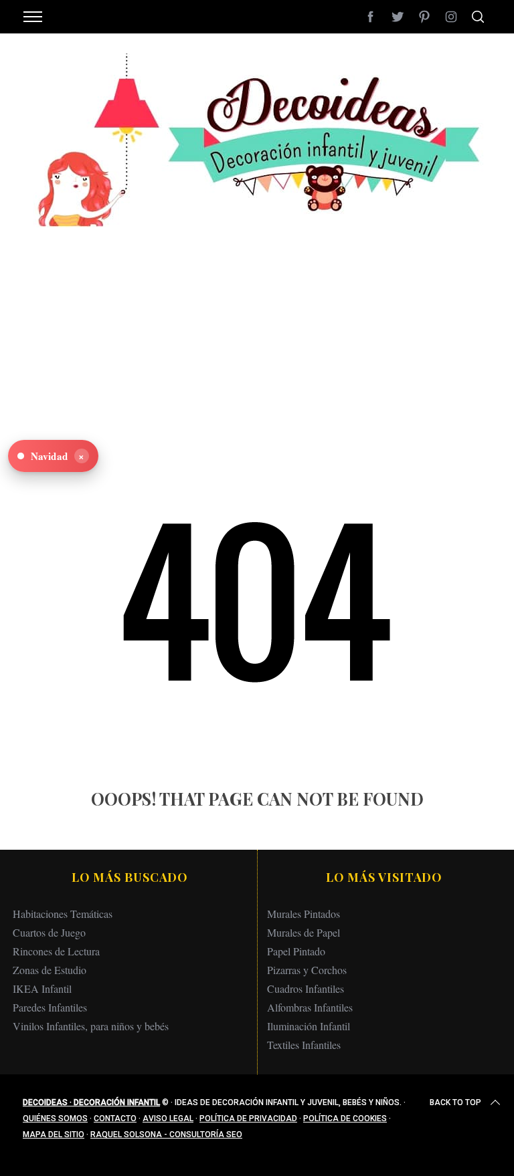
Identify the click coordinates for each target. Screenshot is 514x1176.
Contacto (115, 1118)
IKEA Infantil (42, 988)
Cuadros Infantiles (305, 988)
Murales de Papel (303, 932)
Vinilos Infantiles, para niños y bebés (91, 1026)
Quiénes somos (55, 1118)
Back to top (455, 1102)
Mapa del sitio (53, 1134)
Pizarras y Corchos (307, 970)
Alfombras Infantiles (310, 1007)
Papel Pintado (296, 951)
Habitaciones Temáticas (62, 914)
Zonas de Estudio (49, 970)
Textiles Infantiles (304, 1045)
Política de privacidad (248, 1118)
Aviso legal (168, 1118)
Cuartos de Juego (49, 932)
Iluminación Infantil (308, 1026)
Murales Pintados (303, 914)
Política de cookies (345, 1118)
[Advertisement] (257, 321)
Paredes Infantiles (50, 1007)
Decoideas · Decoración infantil (91, 1102)
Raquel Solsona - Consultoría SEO (166, 1134)
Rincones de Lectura (56, 951)
